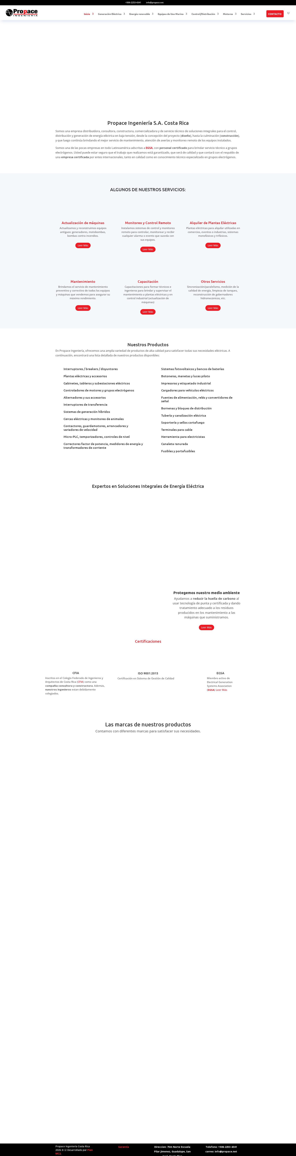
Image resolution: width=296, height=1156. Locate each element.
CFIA (80, 681)
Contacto (274, 14)
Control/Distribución (203, 14)
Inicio (87, 14)
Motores (228, 14)
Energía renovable (139, 14)
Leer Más (83, 245)
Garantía (123, 1146)
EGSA (211, 689)
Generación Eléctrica (109, 14)
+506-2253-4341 (133, 2)
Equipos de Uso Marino (171, 14)
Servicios (246, 14)
